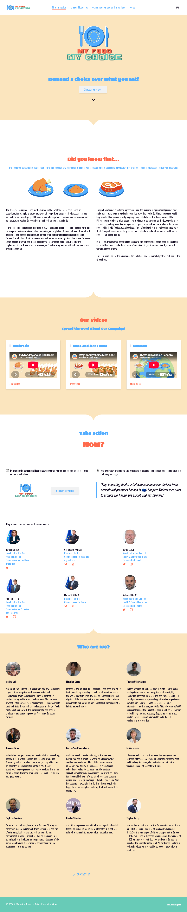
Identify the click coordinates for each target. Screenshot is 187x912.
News (132, 7)
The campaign (59, 7)
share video (14, 384)
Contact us (84, 874)
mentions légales (174, 904)
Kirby (54, 904)
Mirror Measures (79, 7)
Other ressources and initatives (108, 7)
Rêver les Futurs (33, 904)
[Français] (177, 7)
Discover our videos (93, 89)
